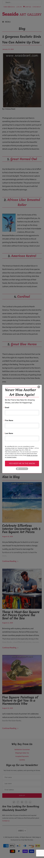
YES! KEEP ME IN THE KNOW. (22, 463)
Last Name (9, 433)
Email (7, 408)
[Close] (39, 387)
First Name (9, 420)
